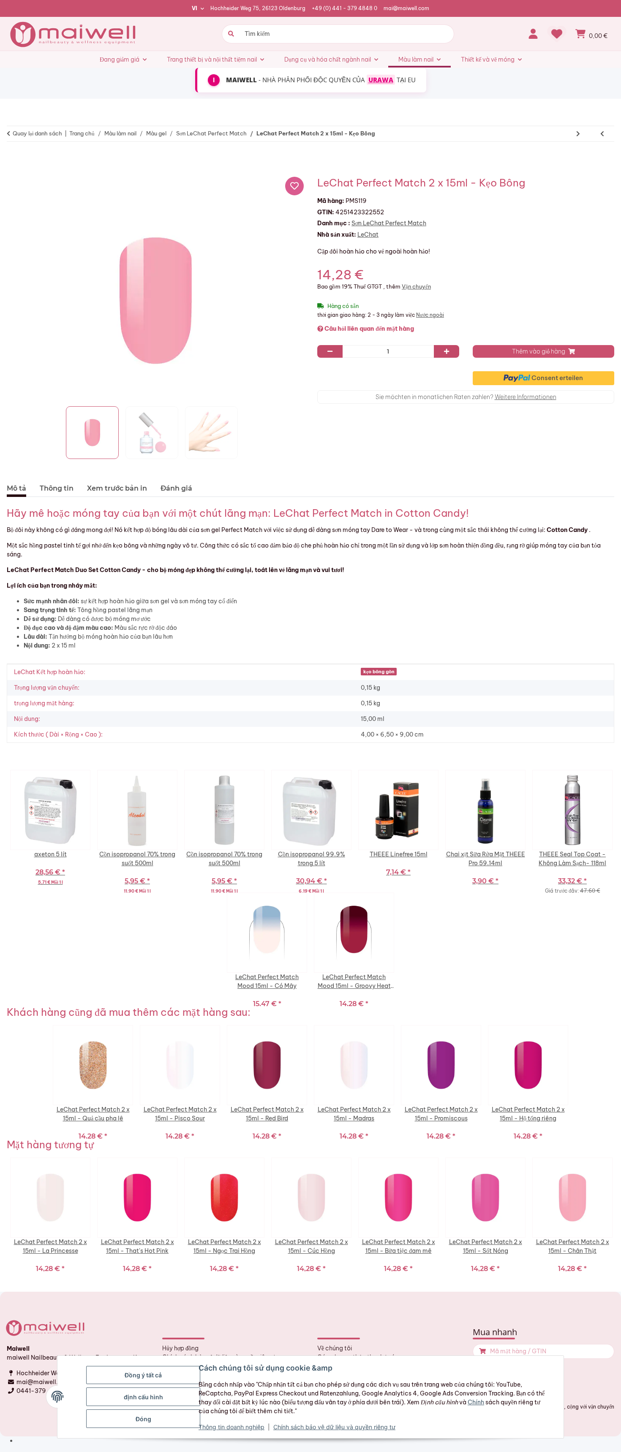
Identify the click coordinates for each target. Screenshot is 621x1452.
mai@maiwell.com (406, 8)
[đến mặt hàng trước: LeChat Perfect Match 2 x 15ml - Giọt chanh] (602, 133)
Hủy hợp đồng (180, 1348)
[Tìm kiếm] (230, 34)
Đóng (143, 1418)
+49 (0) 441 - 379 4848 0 (344, 8)
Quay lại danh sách (37, 133)
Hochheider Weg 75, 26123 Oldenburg (257, 8)
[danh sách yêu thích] (557, 34)
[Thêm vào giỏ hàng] (17, 160)
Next (616, 831)
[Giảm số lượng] (330, 351)
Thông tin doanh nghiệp (231, 1426)
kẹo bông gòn (379, 672)
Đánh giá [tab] (176, 488)
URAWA (380, 80)
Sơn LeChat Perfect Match (388, 223)
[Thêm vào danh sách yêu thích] (294, 186)
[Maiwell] (74, 34)
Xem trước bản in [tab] (117, 488)
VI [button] (194, 8)
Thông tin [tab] (57, 488)
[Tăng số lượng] (446, 351)
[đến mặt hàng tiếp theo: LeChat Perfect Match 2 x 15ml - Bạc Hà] (578, 133)
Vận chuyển (416, 286)
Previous (4, 831)
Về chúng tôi (334, 1348)
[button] (533, 34)
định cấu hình (143, 1397)
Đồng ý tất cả (143, 1375)
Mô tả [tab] (16, 488)
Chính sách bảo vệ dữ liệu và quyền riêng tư (334, 1426)
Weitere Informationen (525, 397)
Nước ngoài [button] (430, 315)
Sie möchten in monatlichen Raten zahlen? (466, 397)
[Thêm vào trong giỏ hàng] (481, 1351)
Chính (476, 1402)
